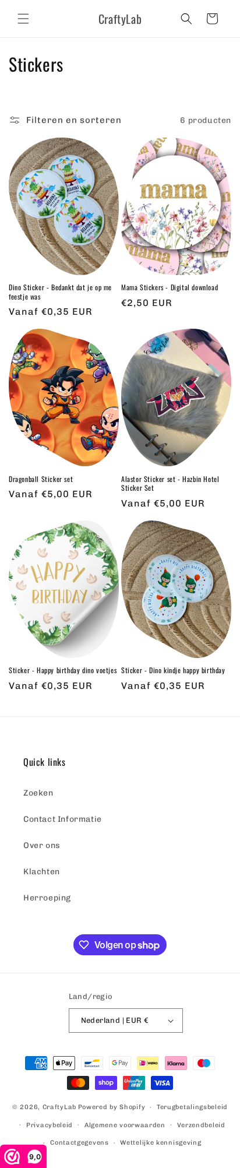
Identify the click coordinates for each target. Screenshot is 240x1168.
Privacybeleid (49, 1125)
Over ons (42, 845)
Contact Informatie (62, 819)
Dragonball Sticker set (41, 479)
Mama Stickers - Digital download (169, 287)
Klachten (41, 872)
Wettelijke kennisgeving (160, 1142)
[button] (23, 18)
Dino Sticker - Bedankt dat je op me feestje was (60, 292)
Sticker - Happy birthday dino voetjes (63, 670)
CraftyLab (59, 1107)
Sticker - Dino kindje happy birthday (173, 670)
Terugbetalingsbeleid (192, 1107)
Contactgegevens (79, 1142)
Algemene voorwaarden (124, 1125)
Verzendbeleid (201, 1125)
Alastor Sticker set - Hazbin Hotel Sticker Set (170, 483)
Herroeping (47, 898)
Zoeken (38, 793)
